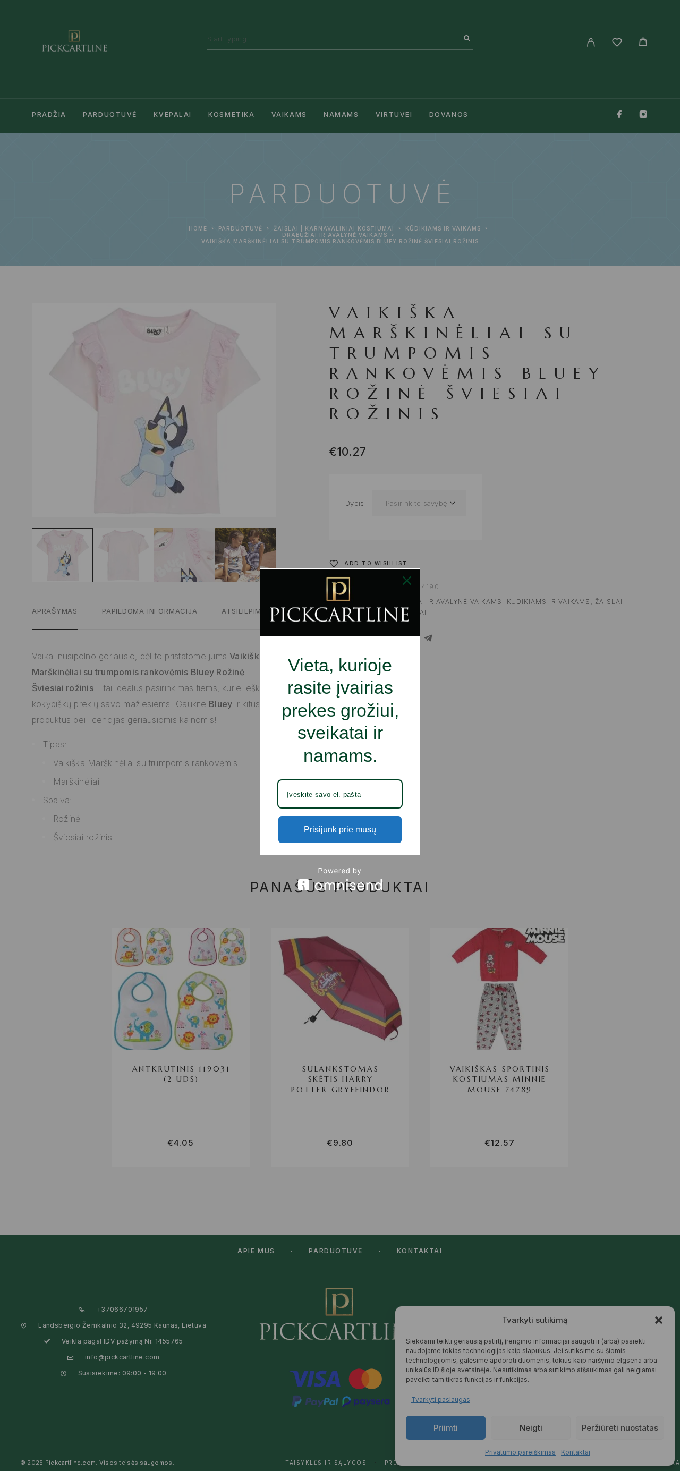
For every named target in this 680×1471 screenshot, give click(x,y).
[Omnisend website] (340, 879)
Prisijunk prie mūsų (340, 829)
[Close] (407, 580)
